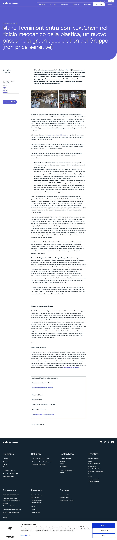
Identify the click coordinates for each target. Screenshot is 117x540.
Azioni (90, 476)
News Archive (35, 497)
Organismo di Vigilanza (10, 505)
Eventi (90, 474)
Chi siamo (8, 454)
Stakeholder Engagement (67, 470)
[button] (10, 102)
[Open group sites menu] (111, 1)
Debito (90, 461)
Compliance (6, 514)
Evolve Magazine (36, 502)
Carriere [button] (109, 4)
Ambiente (62, 461)
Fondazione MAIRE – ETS (10, 474)
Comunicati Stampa (94, 463)
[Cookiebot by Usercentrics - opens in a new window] (10, 537)
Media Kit (34, 509)
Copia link (5, 92)
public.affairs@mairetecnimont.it (42, 387)
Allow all (103, 525)
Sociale (62, 463)
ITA (104, 1)
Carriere (64, 490)
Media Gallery (36, 512)
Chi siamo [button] (42, 4)
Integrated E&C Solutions (39, 464)
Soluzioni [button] (53, 4)
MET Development (8, 476)
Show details (24, 535)
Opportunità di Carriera (66, 500)
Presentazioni (92, 466)
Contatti (5, 467)
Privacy (5, 517)
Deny (103, 535)
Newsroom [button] (100, 4)
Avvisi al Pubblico (93, 481)
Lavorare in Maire (65, 495)
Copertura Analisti (93, 479)
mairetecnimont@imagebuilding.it (43, 414)
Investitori (93, 454)
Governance (63, 466)
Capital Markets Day (94, 468)
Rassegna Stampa (36, 500)
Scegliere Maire (64, 497)
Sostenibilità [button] (64, 4)
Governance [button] (87, 4)
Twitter (4, 88)
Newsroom (37, 490)
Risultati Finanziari (93, 458)
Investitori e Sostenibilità (95, 471)
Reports (62, 472)
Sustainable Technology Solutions (41, 461)
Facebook (5, 90)
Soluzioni (36, 454)
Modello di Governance (10, 498)
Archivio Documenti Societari (11, 512)
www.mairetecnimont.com (70, 367)
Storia (5, 464)
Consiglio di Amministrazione (11, 500)
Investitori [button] (76, 4)
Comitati (5, 503)
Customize (103, 530)
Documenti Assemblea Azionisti (12, 509)
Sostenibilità (67, 454)
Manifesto (6, 461)
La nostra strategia (65, 458)
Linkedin (5, 87)
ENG (101, 1)
